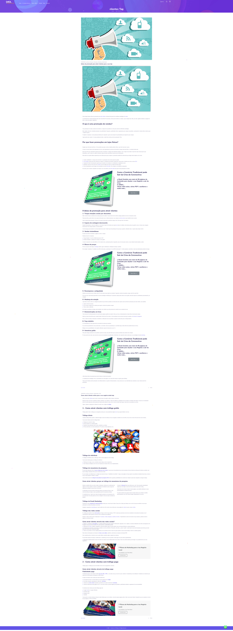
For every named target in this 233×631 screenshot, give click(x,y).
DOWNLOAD (123, 555)
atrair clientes (102, 116)
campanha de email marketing (96, 503)
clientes (99, 164)
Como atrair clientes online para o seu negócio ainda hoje (97, 395)
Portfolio (40, 3)
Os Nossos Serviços (26, 3)
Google (108, 579)
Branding (95, 62)
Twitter (106, 516)
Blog (44, 3)
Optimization (104, 62)
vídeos (90, 526)
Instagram (139, 316)
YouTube (118, 516)
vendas (126, 116)
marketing (143, 335)
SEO (136, 161)
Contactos (48, 3)
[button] (133, 193)
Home (20, 3)
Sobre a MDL (34, 3)
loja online (108, 166)
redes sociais (122, 218)
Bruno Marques (90, 62)
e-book (100, 532)
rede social (97, 512)
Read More (83, 387)
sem (117, 225)
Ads (87, 590)
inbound (123, 485)
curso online (104, 532)
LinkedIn (114, 516)
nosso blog (95, 523)
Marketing (100, 62)
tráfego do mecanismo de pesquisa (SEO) (100, 477)
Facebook (135, 316)
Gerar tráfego (86, 161)
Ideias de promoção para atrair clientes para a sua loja (96, 64)
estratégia (96, 246)
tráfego (109, 404)
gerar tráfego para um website (101, 470)
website (133, 507)
